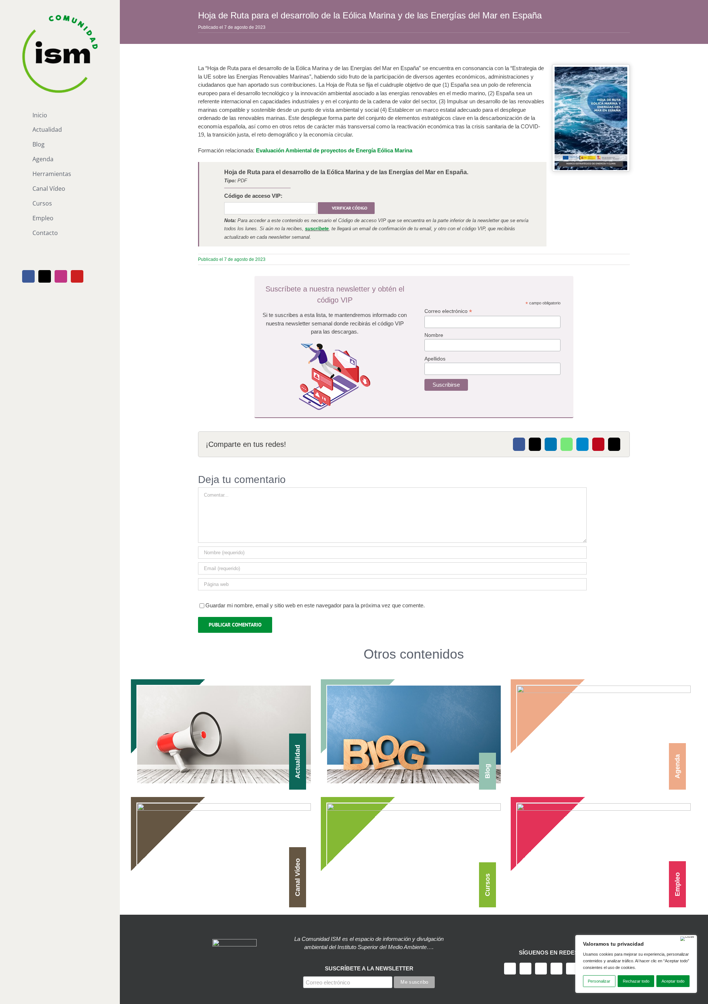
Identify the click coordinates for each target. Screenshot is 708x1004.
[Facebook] (519, 444)
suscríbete (317, 228)
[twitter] (525, 968)
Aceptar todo (673, 981)
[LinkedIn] (551, 444)
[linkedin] (572, 968)
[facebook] (510, 968)
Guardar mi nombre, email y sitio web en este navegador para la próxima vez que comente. (315, 605)
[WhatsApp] (567, 444)
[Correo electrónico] (614, 444)
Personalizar (599, 981)
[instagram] (541, 968)
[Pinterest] (598, 444)
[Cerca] (687, 938)
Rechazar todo (636, 981)
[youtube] (556, 968)
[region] (636, 964)
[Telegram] (582, 444)
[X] (535, 444)
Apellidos (434, 359)
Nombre (433, 335)
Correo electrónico (448, 311)
